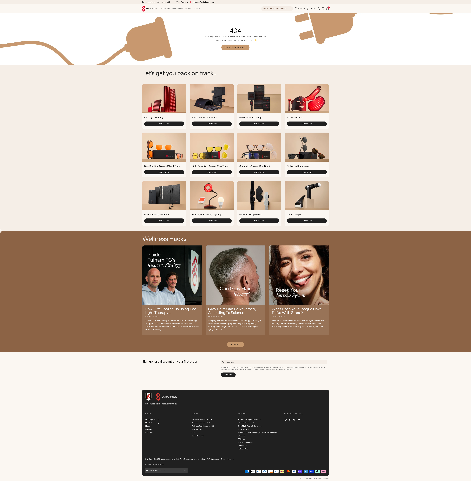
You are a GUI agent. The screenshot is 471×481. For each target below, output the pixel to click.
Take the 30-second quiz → (277, 8)
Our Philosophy (198, 436)
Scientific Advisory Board (202, 419)
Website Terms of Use (247, 423)
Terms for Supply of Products (249, 419)
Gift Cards (149, 432)
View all (235, 344)
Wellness (148, 429)
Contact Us (242, 445)
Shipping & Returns (245, 442)
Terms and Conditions (285, 369)
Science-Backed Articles (201, 423)
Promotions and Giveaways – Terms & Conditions (257, 432)
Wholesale (242, 436)
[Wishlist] (323, 8)
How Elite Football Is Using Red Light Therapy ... (170, 311)
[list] (235, 155)
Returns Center (244, 449)
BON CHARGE (311, 478)
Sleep (147, 426)
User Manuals (197, 429)
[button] (165, 8)
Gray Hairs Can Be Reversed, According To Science (232, 311)
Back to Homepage (235, 47)
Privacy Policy (270, 369)
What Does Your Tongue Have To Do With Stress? (296, 311)
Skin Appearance (152, 419)
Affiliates (241, 439)
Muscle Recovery (152, 423)
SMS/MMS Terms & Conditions (250, 426)
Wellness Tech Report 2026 (203, 426)
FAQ (193, 432)
